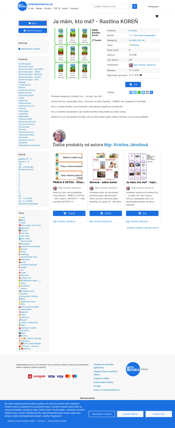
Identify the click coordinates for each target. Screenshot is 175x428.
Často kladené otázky (103, 382)
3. (19, 177)
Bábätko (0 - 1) (25, 159)
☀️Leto (22, 217)
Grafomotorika (25, 103)
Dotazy (47, 8)
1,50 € (108, 213)
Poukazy (74, 8)
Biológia (22, 82)
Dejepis (22, 87)
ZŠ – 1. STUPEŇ (25, 198)
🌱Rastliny (134, 45)
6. (19, 185)
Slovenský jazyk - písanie (30, 77)
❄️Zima (22, 223)
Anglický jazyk (25, 64)
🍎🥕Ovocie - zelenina (29, 346)
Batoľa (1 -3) (24, 162)
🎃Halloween (24, 259)
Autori (65, 8)
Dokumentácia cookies (57, 421)
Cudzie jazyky (25, 85)
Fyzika (21, 98)
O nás (31, 8)
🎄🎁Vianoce (24, 349)
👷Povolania (24, 286)
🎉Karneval (24, 275)
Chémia (22, 108)
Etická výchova (25, 93)
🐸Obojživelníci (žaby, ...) (29, 280)
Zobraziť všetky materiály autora (143, 227)
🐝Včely (22, 315)
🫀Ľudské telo (25, 278)
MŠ (20, 164)
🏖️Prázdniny (24, 341)
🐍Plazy (22, 283)
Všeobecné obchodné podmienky (104, 366)
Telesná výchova (26, 132)
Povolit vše (158, 414)
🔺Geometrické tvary (28, 257)
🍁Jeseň (22, 273)
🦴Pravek (23, 288)
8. (19, 190)
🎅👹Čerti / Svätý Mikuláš (30, 343)
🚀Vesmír (23, 320)
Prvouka (133, 30)
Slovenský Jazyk (26, 66)
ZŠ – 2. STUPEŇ (25, 201)
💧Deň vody (24, 236)
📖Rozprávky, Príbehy (28, 296)
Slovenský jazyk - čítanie (29, 72)
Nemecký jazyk (25, 119)
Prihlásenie (153, 6)
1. (129, 35)
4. (19, 180)
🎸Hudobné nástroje (28, 265)
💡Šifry (22, 304)
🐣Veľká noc (24, 317)
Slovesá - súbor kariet (103, 182)
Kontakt (41, 421)
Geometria (23, 100)
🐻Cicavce (23, 230)
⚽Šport (22, 220)
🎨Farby (22, 252)
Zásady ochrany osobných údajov (21, 421)
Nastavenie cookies (30, 48)
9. (19, 193)
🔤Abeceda (24, 228)
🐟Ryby (22, 299)
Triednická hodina (26, 135)
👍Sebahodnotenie (27, 301)
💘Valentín (23, 312)
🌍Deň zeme (24, 238)
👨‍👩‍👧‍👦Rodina (23, 336)
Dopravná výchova (27, 90)
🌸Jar (21, 270)
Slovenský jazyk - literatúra (30, 74)
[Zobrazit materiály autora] (55, 188)
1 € (135, 84)
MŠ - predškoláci (26, 167)
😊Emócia (23, 249)
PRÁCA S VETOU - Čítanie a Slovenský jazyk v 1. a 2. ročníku (69, 182)
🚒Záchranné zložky (28, 328)
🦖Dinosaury (24, 244)
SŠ (20, 196)
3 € (144, 213)
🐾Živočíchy (24, 330)
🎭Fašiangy (24, 254)
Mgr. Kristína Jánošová (144, 65)
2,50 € (71, 213)
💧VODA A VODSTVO (28, 322)
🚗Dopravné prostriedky (29, 246)
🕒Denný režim (25, 241)
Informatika (23, 111)
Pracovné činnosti (26, 124)
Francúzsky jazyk (26, 95)
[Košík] (156, 16)
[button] (78, 53)
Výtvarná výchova (26, 140)
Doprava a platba (101, 378)
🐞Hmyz (22, 262)
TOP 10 (56, 8)
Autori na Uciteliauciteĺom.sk (107, 389)
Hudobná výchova (27, 106)
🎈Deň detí (23, 233)
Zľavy (34, 23)
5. (19, 183)
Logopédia (23, 114)
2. (132, 35)
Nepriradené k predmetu (29, 145)
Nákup (39, 8)
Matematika (24, 116)
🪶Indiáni (23, 267)
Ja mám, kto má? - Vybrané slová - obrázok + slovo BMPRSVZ (142, 182)
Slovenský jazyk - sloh (28, 79)
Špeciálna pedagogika (145, 35)
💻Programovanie (26, 291)
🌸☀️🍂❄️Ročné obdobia (30, 338)
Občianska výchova (27, 122)
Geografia (23, 142)
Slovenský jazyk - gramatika (31, 69)
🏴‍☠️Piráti (22, 333)
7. (19, 188)
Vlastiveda (23, 137)
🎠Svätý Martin (25, 309)
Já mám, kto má (137, 40)
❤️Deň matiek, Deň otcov (30, 225)
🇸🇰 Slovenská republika (29, 307)
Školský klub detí (26, 169)
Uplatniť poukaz (34, 30)
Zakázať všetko (130, 414)
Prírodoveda (24, 127)
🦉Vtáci (22, 325)
